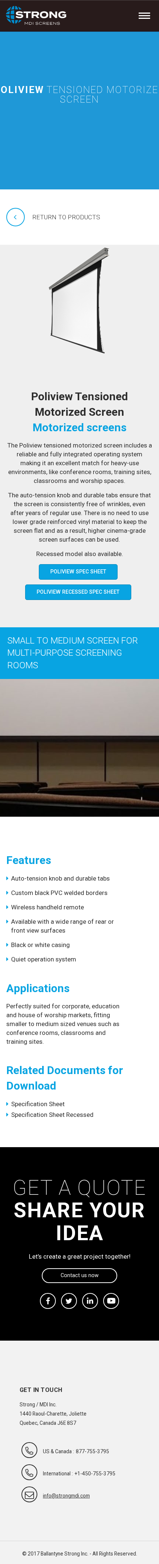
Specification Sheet (38, 1104)
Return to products (66, 217)
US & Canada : (58, 1451)
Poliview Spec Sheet (78, 572)
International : (58, 1473)
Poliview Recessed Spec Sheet (78, 592)
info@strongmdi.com (66, 1496)
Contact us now (80, 1275)
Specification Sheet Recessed (52, 1114)
